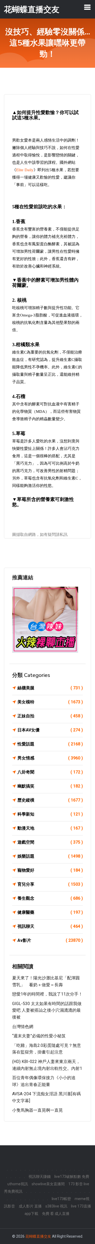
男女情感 (50, 758)
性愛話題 (50, 744)
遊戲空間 (50, 842)
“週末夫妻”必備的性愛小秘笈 (39, 1035)
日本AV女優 (50, 729)
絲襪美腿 (50, 687)
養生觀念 (50, 898)
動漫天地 (50, 828)
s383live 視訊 (56, 1206)
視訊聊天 (50, 926)
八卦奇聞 (50, 772)
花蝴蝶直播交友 (38, 1236)
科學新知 (50, 814)
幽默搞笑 (50, 786)
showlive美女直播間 (48, 1184)
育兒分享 (50, 884)
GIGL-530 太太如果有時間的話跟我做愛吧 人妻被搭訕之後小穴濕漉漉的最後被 (47, 1010)
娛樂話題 (50, 856)
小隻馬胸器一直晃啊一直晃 (37, 1110)
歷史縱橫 (50, 800)
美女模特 (50, 701)
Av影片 (50, 940)
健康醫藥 (50, 912)
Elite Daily (25, 170)
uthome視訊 (17, 1184)
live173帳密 (61, 1199)
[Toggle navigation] (87, 7)
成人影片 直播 (30, 1206)
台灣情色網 (22, 1026)
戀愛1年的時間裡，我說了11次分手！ (47, 994)
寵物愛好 (50, 870)
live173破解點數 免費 (71, 1176)
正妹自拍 (50, 715)
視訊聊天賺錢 (39, 1176)
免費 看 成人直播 (55, 1213)
